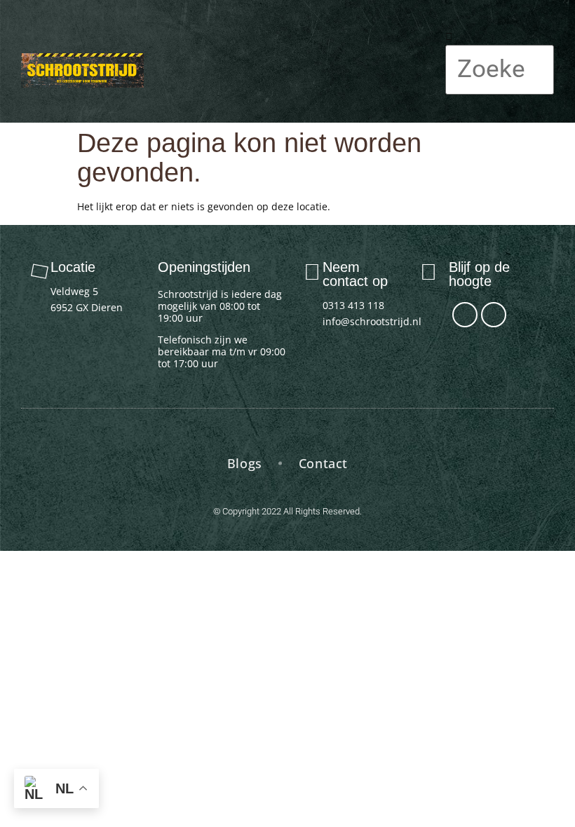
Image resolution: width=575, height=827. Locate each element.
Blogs (244, 463)
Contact (323, 463)
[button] (427, 61)
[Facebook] (465, 314)
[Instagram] (493, 314)
